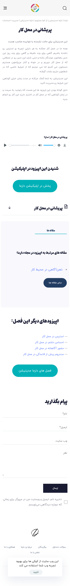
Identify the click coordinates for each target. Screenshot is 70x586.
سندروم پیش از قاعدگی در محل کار (43, 354)
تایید (36, 572)
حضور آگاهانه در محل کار (49, 348)
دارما (66, 20)
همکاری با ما (9, 547)
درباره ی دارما (26, 547)
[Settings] (59, 145)
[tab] (35, 208)
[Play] (5, 145)
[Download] (64, 145)
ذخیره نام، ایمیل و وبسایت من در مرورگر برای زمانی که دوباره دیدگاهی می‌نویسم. (32, 502)
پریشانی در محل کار (48, 208)
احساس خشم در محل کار (49, 342)
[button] (65, 8)
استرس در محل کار (53, 336)
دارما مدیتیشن (26, 20)
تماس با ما (35, 552)
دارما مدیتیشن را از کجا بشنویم (48, 20)
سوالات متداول (59, 547)
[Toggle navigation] (13, 8)
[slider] (19, 145)
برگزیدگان (42, 547)
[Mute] (40, 145)
